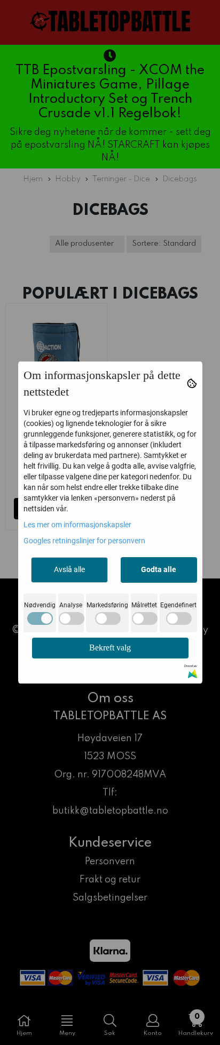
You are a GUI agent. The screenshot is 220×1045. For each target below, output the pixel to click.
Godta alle (158, 569)
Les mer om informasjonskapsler (77, 524)
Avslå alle (69, 569)
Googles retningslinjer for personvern (84, 540)
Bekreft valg (110, 647)
